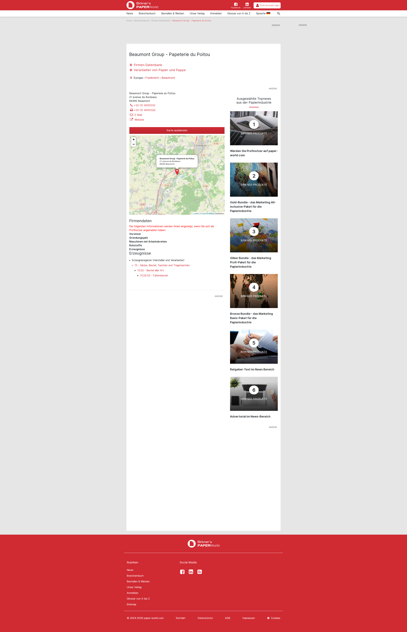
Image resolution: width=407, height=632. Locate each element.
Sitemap (131, 604)
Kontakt (180, 618)
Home (129, 20)
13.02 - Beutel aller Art (150, 270)
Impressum (248, 618)
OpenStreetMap (208, 213)
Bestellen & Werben (172, 13)
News (129, 13)
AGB (227, 618)
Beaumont (168, 77)
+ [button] (134, 139)
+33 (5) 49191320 (144, 110)
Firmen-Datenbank (161, 20)
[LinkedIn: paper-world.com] (190, 572)
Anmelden (216, 13)
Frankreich (152, 77)
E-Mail (138, 114)
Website (139, 119)
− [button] (134, 144)
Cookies (275, 618)
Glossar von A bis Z (238, 13)
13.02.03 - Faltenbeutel (154, 275)
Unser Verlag (197, 13)
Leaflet (196, 213)
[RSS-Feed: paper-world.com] (198, 572)
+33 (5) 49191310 (144, 105)
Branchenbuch (147, 13)
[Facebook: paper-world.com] (181, 572)
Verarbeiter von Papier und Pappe (159, 70)
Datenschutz (205, 618)
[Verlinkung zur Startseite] (142, 5)
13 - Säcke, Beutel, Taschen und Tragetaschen (162, 265)
